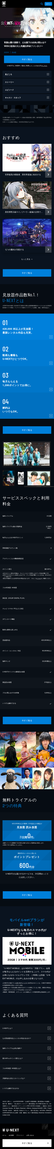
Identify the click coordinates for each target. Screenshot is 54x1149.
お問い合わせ (30, 1135)
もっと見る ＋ (27, 259)
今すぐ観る (27, 59)
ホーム (4, 1135)
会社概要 (11, 1135)
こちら (45, 65)
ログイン (48, 4)
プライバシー (20, 1135)
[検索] (42, 4)
